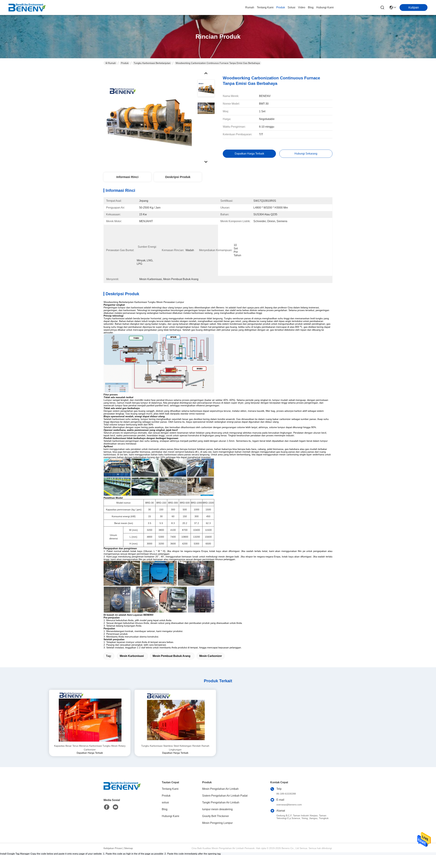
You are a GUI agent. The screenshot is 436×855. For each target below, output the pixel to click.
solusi (291, 7)
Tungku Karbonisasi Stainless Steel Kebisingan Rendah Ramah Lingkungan (175, 747)
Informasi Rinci (127, 177)
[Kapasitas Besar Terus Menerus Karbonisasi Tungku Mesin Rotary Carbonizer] (89, 717)
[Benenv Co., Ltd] (27, 7)
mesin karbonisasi (132, 655)
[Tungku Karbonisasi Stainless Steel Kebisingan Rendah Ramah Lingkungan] (175, 717)
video (301, 7)
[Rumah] (122, 790)
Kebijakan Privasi (113, 848)
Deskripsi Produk (177, 177)
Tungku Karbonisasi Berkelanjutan (152, 63)
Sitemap (128, 848)
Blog (311, 7)
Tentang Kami (265, 7)
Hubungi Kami (325, 7)
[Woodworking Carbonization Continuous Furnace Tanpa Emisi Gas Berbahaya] (149, 116)
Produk (280, 7)
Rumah (249, 7)
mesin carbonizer (210, 655)
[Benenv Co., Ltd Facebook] (107, 807)
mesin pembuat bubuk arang (171, 655)
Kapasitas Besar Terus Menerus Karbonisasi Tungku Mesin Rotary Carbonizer (90, 747)
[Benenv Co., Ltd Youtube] (115, 807)
